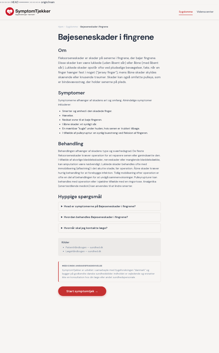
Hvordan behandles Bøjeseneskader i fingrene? (96, 217)
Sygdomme (186, 11)
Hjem (60, 26)
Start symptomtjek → (82, 291)
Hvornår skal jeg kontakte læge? (85, 228)
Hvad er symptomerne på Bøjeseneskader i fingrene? (100, 206)
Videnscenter (205, 11)
